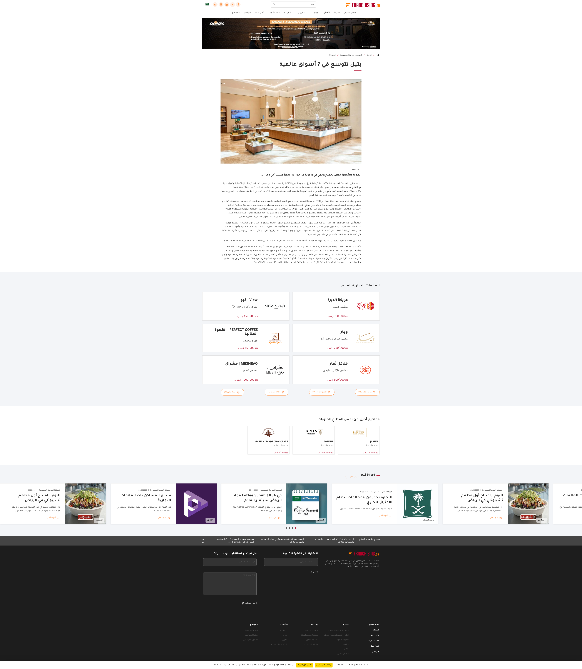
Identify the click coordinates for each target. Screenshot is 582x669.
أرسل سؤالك (251, 603)
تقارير (346, 649)
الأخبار (327, 13)
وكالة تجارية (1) (274, 392)
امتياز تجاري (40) (319, 392)
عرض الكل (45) (365, 392)
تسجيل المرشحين (250, 640)
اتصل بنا (287, 13)
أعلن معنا (259, 13)
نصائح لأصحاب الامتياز (309, 635)
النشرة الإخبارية (251, 631)
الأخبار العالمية (343, 640)
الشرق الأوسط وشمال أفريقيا (336, 635)
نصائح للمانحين (312, 640)
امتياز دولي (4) (230, 392)
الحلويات (332, 55)
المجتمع (236, 13)
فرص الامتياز (350, 13)
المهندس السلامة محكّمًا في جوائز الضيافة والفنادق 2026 (324, 541)
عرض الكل (354, 477)
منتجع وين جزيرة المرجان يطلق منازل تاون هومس (225, 541)
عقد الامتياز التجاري (310, 645)
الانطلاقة (284, 631)
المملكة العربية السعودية (351, 55)
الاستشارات (274, 13)
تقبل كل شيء (305, 665)
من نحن (247, 13)
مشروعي (302, 13)
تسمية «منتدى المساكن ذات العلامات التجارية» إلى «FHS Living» (277, 541)
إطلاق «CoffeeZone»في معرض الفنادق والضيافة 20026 (376, 541)
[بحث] (274, 4)
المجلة (337, 13)
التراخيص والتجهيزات (279, 645)
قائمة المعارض (251, 635)
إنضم (315, 572)
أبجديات (315, 13)
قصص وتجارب (343, 654)
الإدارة (285, 635)
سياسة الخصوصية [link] (358, 665)
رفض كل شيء (323, 665)
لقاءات (346, 645)
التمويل (285, 640)
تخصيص (340, 665)
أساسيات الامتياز (311, 631)
